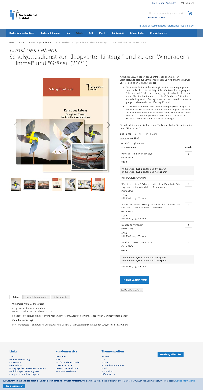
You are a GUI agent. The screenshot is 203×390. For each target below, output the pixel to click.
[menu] (101, 33)
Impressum (15, 362)
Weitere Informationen (185, 380)
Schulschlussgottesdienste (40, 42)
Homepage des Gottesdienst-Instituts (27, 368)
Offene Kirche (108, 374)
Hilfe (57, 359)
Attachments (60, 297)
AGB (11, 356)
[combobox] (166, 13)
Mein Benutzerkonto (65, 371)
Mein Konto (158, 2)
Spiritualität (107, 371)
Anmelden (171, 2)
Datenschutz (15, 365)
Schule (21, 42)
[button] (15, 125)
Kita (103, 359)
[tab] (16, 297)
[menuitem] (22, 33)
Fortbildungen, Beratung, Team (24, 371)
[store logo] (23, 14)
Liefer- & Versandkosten (67, 368)
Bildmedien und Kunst (113, 365)
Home (11, 42)
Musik (104, 368)
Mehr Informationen (36, 297)
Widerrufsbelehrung (19, 359)
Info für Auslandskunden (67, 362)
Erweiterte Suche (156, 17)
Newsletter (60, 356)
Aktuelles (106, 356)
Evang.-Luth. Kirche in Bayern (24, 374)
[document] (101, 384)
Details (15, 297)
